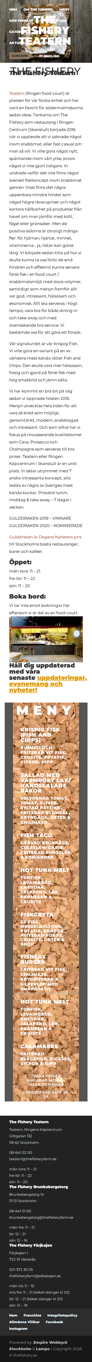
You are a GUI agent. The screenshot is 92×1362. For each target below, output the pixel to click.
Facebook (54, 1322)
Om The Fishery (38, 10)
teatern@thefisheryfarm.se (32, 1159)
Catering (18, 32)
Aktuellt (18, 43)
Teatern (16, 93)
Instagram (18, 1328)
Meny (64, 10)
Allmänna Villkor (24, 1322)
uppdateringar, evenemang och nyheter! (48, 684)
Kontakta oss (47, 32)
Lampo (43, 1349)
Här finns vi (21, 21)
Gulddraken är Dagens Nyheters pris (45, 537)
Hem (13, 1315)
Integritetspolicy (62, 1315)
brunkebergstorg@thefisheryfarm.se (41, 1217)
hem (13, 10)
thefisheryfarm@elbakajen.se (35, 1276)
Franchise (44, 43)
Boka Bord (55, 21)
